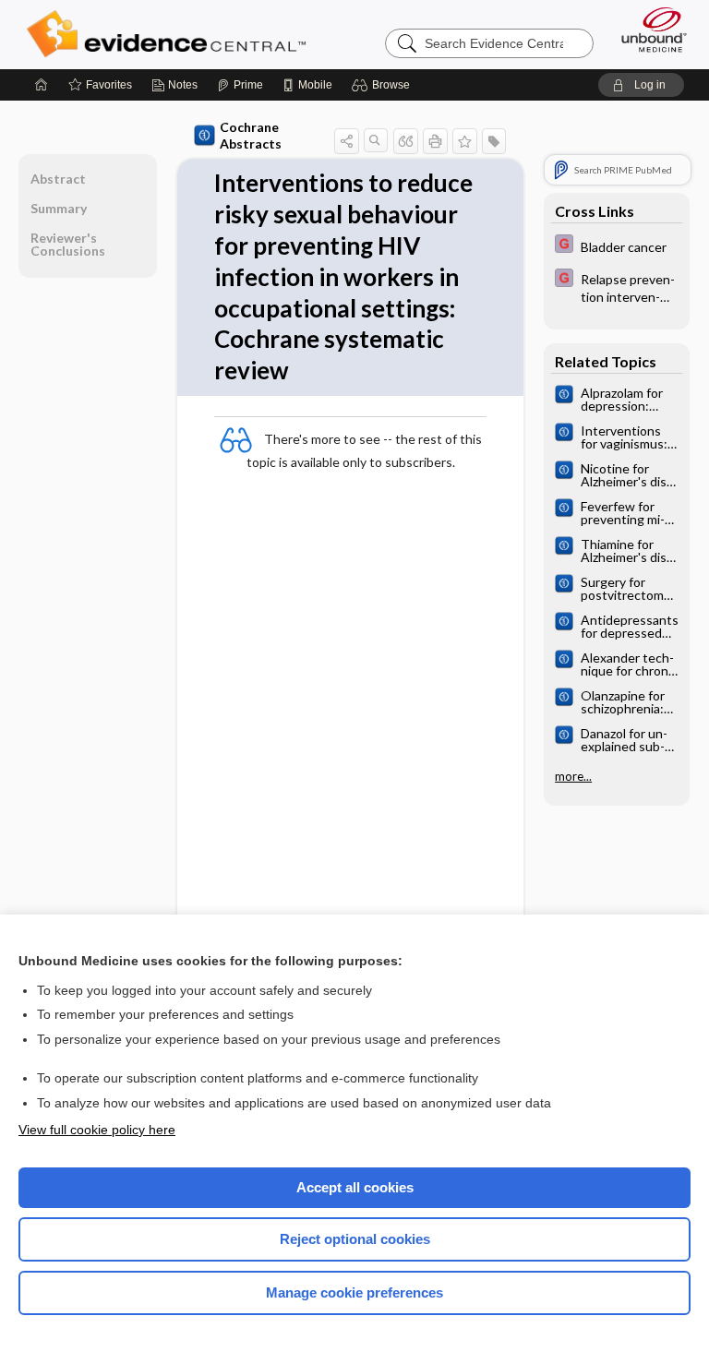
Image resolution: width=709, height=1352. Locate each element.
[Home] (41, 85)
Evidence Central (170, 34)
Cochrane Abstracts (251, 135)
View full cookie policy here (96, 1129)
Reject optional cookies (355, 1239)
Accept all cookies (355, 1187)
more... (573, 776)
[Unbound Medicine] (648, 29)
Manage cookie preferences (354, 1292)
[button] (383, 85)
